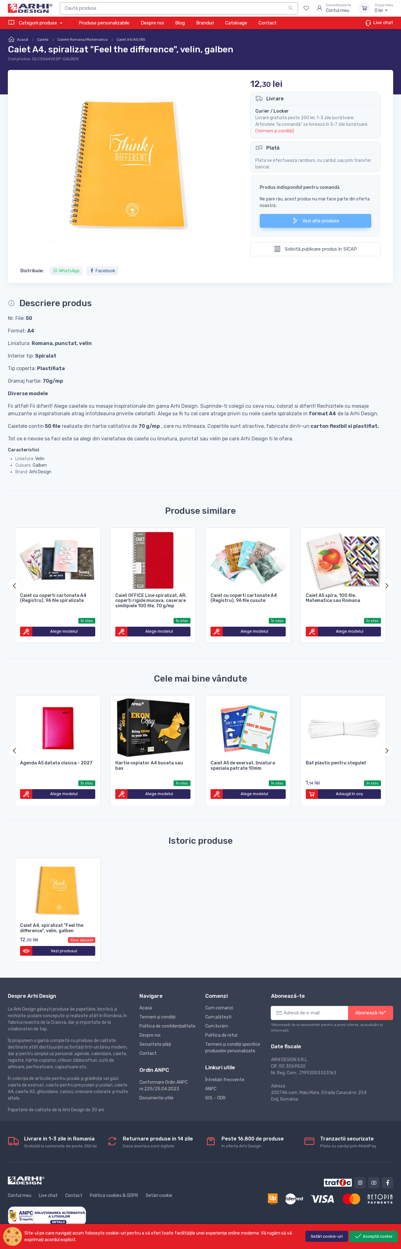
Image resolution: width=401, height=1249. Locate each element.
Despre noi (152, 23)
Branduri (205, 23)
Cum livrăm (216, 1026)
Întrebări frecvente (224, 1079)
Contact (267, 23)
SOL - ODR (215, 1098)
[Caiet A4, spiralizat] (57, 889)
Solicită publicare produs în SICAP (320, 249)
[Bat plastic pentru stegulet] (343, 726)
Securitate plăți (155, 1044)
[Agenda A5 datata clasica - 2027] (57, 726)
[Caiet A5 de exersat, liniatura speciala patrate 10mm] (248, 726)
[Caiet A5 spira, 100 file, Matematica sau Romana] (343, 559)
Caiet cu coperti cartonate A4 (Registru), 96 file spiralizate (53, 598)
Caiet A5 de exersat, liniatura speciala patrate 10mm (243, 765)
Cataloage (236, 23)
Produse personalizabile (104, 23)
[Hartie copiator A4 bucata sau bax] (152, 726)
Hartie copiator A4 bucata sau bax (149, 765)
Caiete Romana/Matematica (82, 39)
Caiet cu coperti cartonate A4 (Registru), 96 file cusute (244, 598)
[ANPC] (47, 1216)
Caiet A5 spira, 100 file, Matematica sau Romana (333, 598)
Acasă (22, 39)
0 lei (384, 8)
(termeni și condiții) (274, 131)
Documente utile (156, 1098)
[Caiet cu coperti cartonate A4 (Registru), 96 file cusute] (248, 559)
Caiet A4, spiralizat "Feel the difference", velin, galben (51, 928)
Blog (180, 23)
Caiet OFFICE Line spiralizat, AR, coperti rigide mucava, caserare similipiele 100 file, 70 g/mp (151, 601)
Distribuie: (32, 271)
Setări (327, 1236)
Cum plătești (218, 1017)
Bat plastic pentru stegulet (336, 763)
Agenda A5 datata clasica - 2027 (56, 763)
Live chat (382, 22)
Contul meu (19, 1195)
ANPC (210, 1089)
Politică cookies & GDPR (114, 1195)
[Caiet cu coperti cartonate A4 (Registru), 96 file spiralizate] (57, 559)
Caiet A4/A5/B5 (131, 39)
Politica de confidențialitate (167, 1026)
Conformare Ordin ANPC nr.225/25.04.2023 (163, 1086)
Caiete (43, 39)
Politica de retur (221, 1035)
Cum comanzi (219, 1008)
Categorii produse (38, 23)
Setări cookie (159, 1195)
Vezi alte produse (320, 221)
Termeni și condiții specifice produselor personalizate (232, 1048)
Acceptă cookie (377, 1236)
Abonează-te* (370, 1013)
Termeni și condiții (157, 1017)
